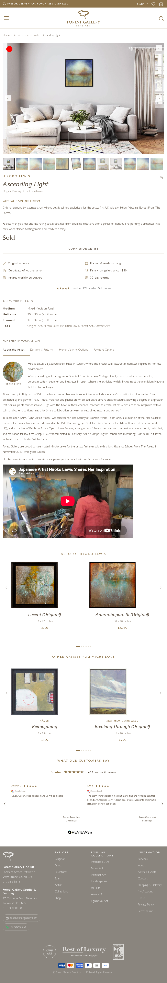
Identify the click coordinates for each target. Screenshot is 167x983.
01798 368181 (12, 933)
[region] (83, 855)
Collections (61, 942)
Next (159, 124)
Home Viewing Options (73, 400)
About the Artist (13, 400)
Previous (8, 124)
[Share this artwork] (161, 228)
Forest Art (87, 377)
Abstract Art (102, 377)
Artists (58, 936)
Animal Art (98, 945)
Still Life (95, 939)
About (141, 916)
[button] (5, 855)
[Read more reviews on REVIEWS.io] (80, 883)
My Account (145, 942)
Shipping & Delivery (150, 936)
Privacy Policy (146, 955)
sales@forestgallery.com (23, 969)
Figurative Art (99, 952)
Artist (17, 35)
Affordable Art (100, 913)
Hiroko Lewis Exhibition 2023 (61, 377)
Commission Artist (83, 300)
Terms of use (145, 962)
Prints (58, 916)
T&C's (141, 949)
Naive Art (97, 919)
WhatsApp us (18, 978)
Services (142, 910)
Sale (57, 929)
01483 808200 (12, 959)
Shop (58, 949)
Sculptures (61, 923)
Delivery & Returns (41, 400)
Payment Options (103, 400)
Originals (60, 910)
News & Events (147, 923)
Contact (142, 929)
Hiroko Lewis (31, 35)
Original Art (34, 377)
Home (6, 35)
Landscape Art (99, 932)
